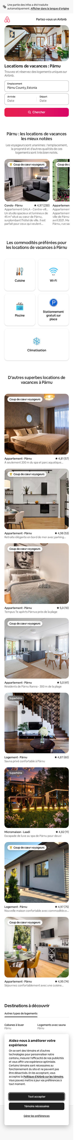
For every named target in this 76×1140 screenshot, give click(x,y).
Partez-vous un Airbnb (51, 19)
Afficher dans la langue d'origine (50, 8)
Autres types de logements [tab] (20, 1013)
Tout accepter (36, 1096)
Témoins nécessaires (36, 1106)
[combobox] (36, 88)
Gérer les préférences (37, 1116)
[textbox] (20, 101)
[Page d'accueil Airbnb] (7, 19)
